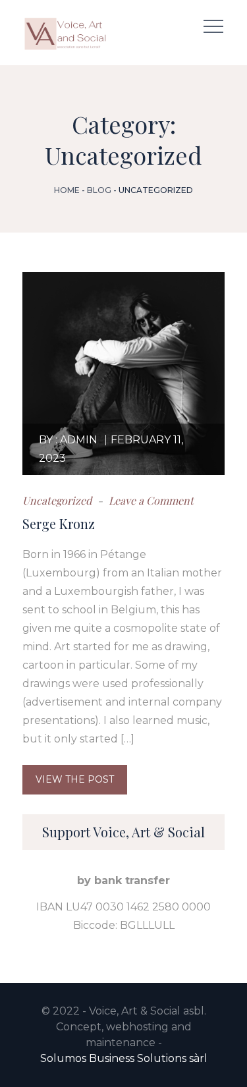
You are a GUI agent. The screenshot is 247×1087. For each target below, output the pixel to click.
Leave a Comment (150, 500)
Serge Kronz (58, 523)
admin (78, 439)
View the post (75, 779)
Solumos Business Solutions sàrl (123, 1058)
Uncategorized (57, 500)
